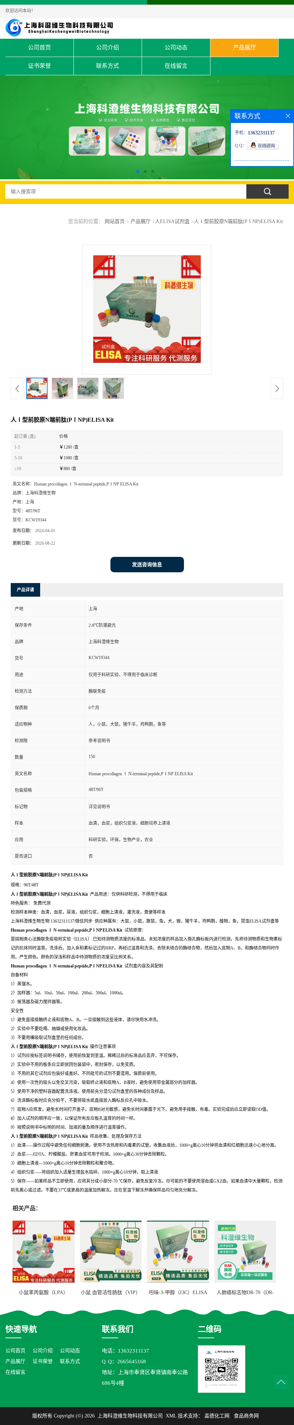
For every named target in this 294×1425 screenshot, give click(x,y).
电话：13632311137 (125, 1351)
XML (171, 1416)
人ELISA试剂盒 (172, 221)
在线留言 (176, 66)
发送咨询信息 (147, 564)
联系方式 (107, 66)
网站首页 (115, 221)
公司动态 (176, 47)
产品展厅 (244, 47)
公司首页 (39, 47)
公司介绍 (107, 47)
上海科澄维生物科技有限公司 (130, 1416)
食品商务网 (246, 1416)
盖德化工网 (216, 1416)
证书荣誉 (39, 66)
